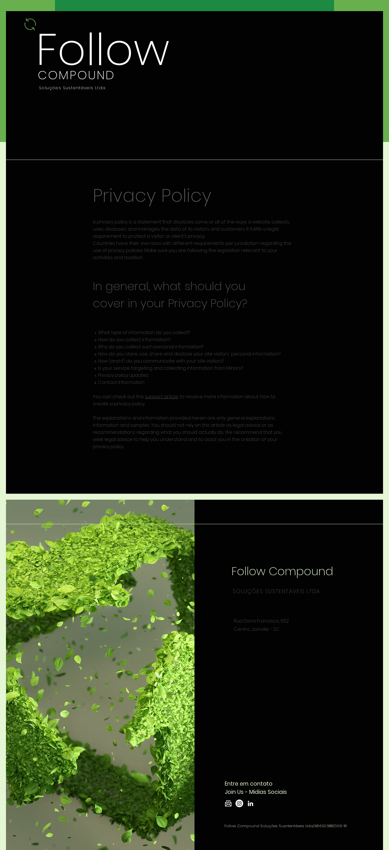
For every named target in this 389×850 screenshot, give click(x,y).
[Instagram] (239, 803)
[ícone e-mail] (228, 803)
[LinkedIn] (250, 803)
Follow (102, 49)
